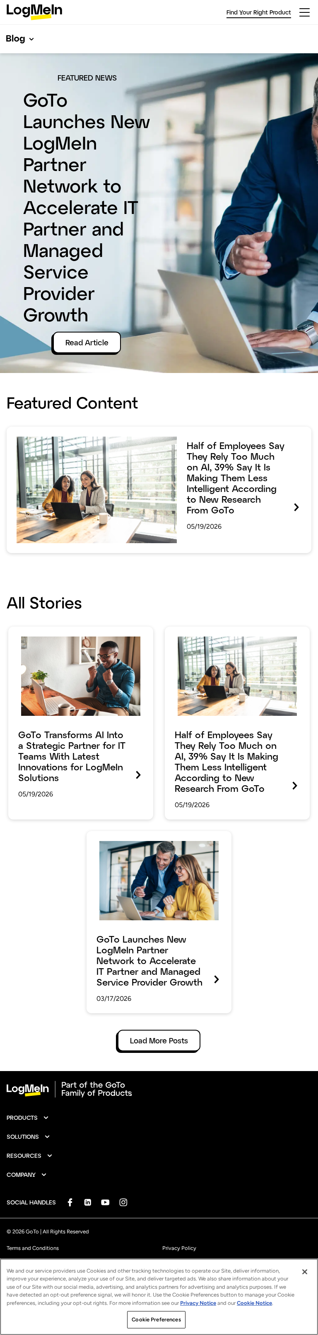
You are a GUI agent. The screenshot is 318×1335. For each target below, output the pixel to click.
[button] (28, 1117)
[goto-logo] (159, 1089)
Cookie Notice (254, 1303)
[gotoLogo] (34, 12)
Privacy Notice (198, 1303)
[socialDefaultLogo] (69, 1202)
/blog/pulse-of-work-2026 (51, 432)
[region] (159, 1297)
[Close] (305, 1272)
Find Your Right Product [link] (258, 12)
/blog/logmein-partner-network (139, 836)
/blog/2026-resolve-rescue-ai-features (73, 632)
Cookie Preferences (156, 1319)
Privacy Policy (179, 1248)
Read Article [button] (86, 342)
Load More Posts (159, 1040)
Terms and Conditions (33, 1248)
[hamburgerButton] (304, 12)
